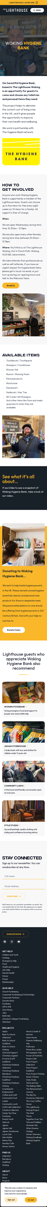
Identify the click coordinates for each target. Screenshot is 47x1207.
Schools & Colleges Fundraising (15, 1019)
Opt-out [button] (11, 1200)
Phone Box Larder (34, 1049)
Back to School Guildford (8, 1042)
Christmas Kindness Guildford (10, 1078)
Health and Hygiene (10, 967)
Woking (5, 1165)
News (4, 1177)
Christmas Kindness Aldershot (10, 1066)
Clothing (5, 958)
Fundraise (6, 1003)
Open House (31, 1037)
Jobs (4, 1012)
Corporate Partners (10, 997)
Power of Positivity (34, 1055)
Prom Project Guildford (31, 1069)
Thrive (29, 1116)
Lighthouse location (21, 2)
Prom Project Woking (35, 1073)
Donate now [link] (14, 934)
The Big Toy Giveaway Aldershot (35, 1096)
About (6, 1171)
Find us (6, 1152)
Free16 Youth (7, 1119)
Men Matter (7, 1137)
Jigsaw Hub (7, 1128)
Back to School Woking (8, 1048)
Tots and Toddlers (33, 1122)
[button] (37, 10)
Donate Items (8, 1000)
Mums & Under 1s (33, 1031)
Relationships (8, 982)
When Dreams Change (32, 1130)
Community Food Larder (9, 1099)
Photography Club (34, 1052)
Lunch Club (7, 1134)
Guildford (6, 1162)
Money (5, 976)
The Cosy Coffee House (33, 1102)
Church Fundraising (10, 991)
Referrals (6, 1016)
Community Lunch (10, 1104)
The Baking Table (33, 1086)
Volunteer (6, 1022)
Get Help (7, 951)
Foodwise (6, 1116)
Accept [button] (31, 1200)
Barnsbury (6, 1159)
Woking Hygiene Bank (33, 1142)
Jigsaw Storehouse (10, 1131)
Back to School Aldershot (8, 1036)
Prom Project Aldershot (31, 1063)
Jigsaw (5, 1125)
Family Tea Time (9, 1113)
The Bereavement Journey (34, 1090)
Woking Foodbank (34, 1137)
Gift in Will (6, 1006)
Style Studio (31, 1080)
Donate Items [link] (13, 630)
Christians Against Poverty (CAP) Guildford (10, 1058)
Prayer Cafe (31, 1058)
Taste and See (32, 1083)
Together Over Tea (34, 1119)
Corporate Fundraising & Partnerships (18, 994)
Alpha (4, 1031)
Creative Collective (10, 1110)
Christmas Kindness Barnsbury (10, 1072)
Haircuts (5, 1122)
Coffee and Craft (9, 1095)
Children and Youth (10, 954)
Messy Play (7, 1140)
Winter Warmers (33, 1134)
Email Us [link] (11, 285)
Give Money (7, 1009)
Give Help (7, 988)
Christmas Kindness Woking (10, 1084)
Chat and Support (10, 1052)
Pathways (30, 1046)
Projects (8, 1028)
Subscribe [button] (12, 896)
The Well (30, 1113)
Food (4, 964)
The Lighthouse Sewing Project (32, 1108)
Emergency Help (9, 961)
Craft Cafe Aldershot (11, 1107)
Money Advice (8, 1146)
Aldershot (6, 1156)
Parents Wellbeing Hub (34, 1042)
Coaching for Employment (7, 1090)
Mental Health (8, 973)
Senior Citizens (32, 1077)
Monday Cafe (8, 1143)
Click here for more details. (16, 1193)
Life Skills (6, 970)
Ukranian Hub (32, 1125)
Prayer (5, 979)
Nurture (29, 1034)
